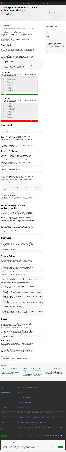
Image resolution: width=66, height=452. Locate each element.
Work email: (48, 38)
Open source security (41, 427)
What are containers (21, 417)
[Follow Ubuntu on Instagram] (53, 436)
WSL (26, 419)
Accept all (60, 446)
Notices (44, 412)
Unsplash (12, 360)
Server (23, 419)
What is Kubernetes (21, 390)
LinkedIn (54, 12)
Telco (33, 429)
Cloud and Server (33, 3)
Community (29, 397)
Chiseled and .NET (36, 417)
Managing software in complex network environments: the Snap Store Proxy (32, 370)
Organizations (20, 404)
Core (28, 419)
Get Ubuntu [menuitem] (39, 0)
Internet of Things (21, 3)
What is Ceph (20, 387)
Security (2, 412)
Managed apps (20, 392)
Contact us (4, 435)
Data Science (24, 395)
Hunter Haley (7, 360)
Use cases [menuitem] (23, 0)
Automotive (20, 429)
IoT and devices (48, 427)
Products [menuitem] (18, 0)
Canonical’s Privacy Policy (55, 47)
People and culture (49, 3)
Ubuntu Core (3, 402)
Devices (37, 424)
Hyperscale (20, 407)
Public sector (29, 429)
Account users (27, 422)
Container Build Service (45, 417)
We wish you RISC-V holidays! (53, 368)
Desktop (27, 3)
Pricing (32, 422)
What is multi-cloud (48, 409)
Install (19, 385)
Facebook (49, 12)
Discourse (36, 422)
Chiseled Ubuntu (29, 417)
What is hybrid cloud (40, 409)
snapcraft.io (5, 17)
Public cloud (55, 409)
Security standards (35, 412)
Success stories (24, 402)
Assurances (49, 412)
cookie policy (23, 448)
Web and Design (41, 3)
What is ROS (24, 397)
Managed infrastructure (5, 392)
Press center (39, 435)
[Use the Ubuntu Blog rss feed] (61, 436)
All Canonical (60, 0)
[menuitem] (61, 1)
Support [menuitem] (28, 0)
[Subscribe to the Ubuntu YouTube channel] (56, 436)
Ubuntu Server (4, 407)
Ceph (2, 387)
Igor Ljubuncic (8, 13)
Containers (3, 417)
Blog (31, 435)
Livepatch (29, 412)
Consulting (30, 387)
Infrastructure (24, 427)
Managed (25, 387)
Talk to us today (50, 24)
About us (19, 435)
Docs (34, 387)
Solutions (3, 427)
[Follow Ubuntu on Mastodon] (45, 436)
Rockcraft (52, 417)
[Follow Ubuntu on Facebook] (48, 436)
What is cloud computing (22, 409)
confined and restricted (15, 240)
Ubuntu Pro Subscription (22, 424)
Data (20, 427)
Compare (28, 414)
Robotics (3, 397)
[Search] (65, 1)
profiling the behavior (19, 321)
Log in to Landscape (40, 414)
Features (19, 402)
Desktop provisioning (31, 424)
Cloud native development (57, 427)
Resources (38, 390)
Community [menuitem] (33, 0)
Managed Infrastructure (31, 427)
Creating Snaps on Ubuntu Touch (10, 368)
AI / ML (2, 395)
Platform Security (21, 412)
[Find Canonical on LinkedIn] (51, 436)
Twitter (52, 12)
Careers (28, 435)
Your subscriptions (21, 422)
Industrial (24, 429)
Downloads (3, 419)
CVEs (41, 412)
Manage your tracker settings (51, 446)
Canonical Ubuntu (4, 0)
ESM (26, 412)
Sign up (47, 51)
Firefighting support (43, 422)
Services (29, 402)
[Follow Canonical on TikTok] (59, 436)
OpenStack (3, 385)
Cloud (2, 409)
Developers (26, 404)
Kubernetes (3, 390)
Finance (36, 429)
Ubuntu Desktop (4, 404)
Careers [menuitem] (44, 0)
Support (22, 385)
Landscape (3, 414)
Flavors (30, 404)
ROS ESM (19, 397)
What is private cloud (31, 409)
